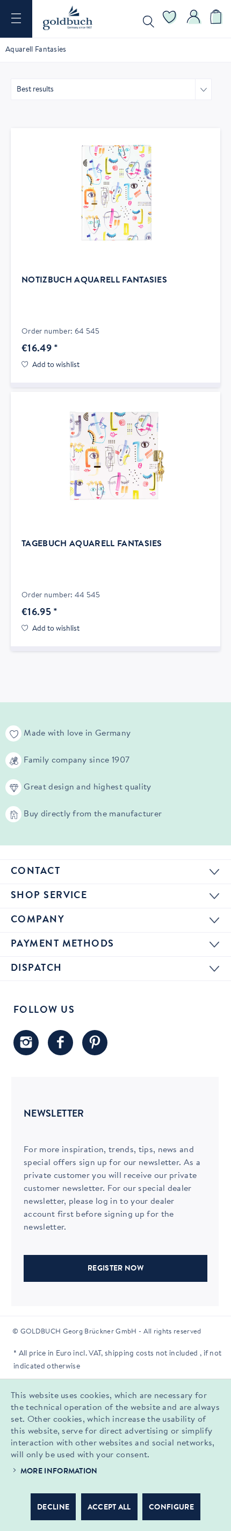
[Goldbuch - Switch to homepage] (67, 17)
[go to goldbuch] (26, 1042)
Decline (53, 1508)
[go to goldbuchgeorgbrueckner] (94, 1042)
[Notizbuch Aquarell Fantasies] (115, 192)
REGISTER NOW (115, 1269)
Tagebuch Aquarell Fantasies (91, 544)
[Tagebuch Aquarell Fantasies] (115, 456)
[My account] (194, 19)
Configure (171, 1508)
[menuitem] (16, 19)
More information (59, 1472)
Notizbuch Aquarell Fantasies (94, 280)
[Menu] (16, 19)
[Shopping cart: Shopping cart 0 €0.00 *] (217, 19)
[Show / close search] (146, 19)
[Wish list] (170, 19)
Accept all (109, 1508)
